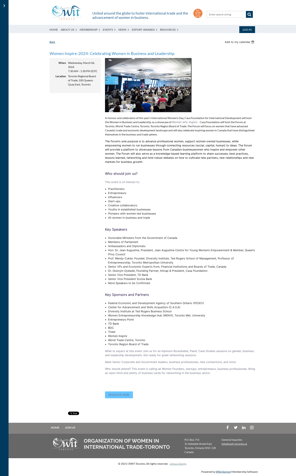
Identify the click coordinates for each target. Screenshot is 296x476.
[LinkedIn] (244, 427)
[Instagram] (252, 427)
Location (61, 76)
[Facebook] (228, 427)
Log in (247, 29)
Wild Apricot (223, 471)
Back (52, 41)
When (62, 62)
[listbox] (240, 42)
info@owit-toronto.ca (234, 443)
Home (55, 427)
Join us (70, 427)
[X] (236, 427)
